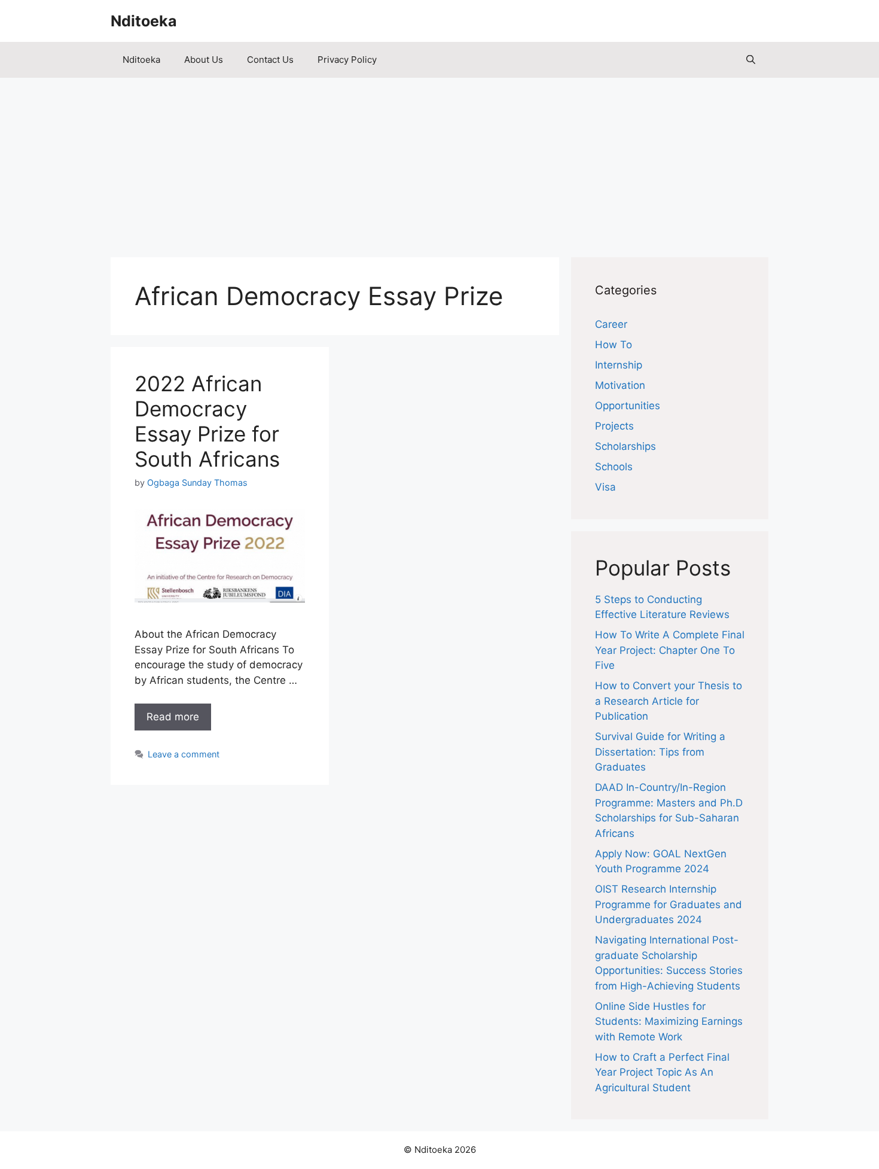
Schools (614, 467)
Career (611, 324)
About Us (203, 59)
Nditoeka (144, 21)
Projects (614, 426)
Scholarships (625, 446)
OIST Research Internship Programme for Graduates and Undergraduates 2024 (668, 904)
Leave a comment (183, 754)
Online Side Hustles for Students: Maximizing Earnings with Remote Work (669, 1021)
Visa (605, 487)
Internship (618, 365)
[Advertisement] (439, 161)
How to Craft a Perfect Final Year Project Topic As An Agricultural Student (662, 1072)
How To (613, 345)
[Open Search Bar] (750, 60)
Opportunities (627, 406)
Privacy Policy (347, 59)
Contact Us (270, 59)
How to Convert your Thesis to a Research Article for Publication (668, 701)
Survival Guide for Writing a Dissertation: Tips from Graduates (660, 751)
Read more (172, 717)
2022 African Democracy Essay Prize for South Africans (207, 421)
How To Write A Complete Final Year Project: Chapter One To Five (669, 650)
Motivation (620, 385)
